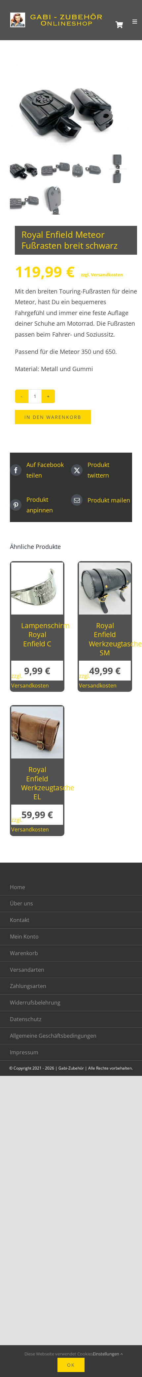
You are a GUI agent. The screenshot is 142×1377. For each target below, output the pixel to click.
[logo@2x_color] (58, 15)
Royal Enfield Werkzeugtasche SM (115, 639)
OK (71, 1365)
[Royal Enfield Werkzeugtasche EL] (37, 712)
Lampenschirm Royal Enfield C (45, 634)
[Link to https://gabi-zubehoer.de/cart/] (118, 25)
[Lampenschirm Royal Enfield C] (37, 568)
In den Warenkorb (52, 417)
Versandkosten (107, 275)
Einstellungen (106, 1354)
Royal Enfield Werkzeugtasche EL (47, 783)
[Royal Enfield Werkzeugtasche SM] (105, 568)
